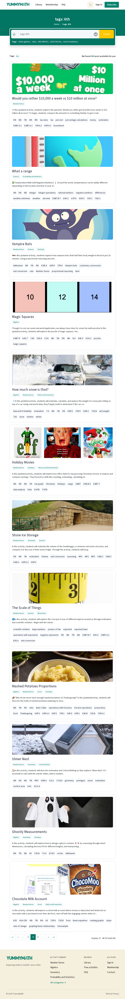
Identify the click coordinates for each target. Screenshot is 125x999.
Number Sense (18, 104)
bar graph (39, 484)
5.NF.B (85, 713)
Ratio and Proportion (46, 395)
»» (54, 937)
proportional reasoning (62, 271)
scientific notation (21, 629)
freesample (62, 926)
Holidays (41, 249)
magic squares (20, 344)
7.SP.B (44, 489)
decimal (46, 198)
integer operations (47, 192)
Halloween (18, 265)
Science (16, 176)
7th (25, 120)
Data (30, 489)
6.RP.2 (37, 713)
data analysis (19, 489)
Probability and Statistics (32, 176)
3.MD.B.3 (87, 484)
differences (100, 192)
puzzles (97, 338)
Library (38, 4)
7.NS (32, 338)
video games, (24, 41)
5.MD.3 (100, 556)
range (70, 484)
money (93, 120)
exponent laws (81, 629)
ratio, (34, 41)
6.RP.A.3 (47, 125)
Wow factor (42, 613)
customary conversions (90, 265)
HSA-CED (23, 920)
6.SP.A (74, 198)
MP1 (80, 556)
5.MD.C (86, 411)
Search (106, 34)
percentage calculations (76, 120)
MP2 (87, 556)
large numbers (38, 629)
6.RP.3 (54, 713)
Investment (59, 125)
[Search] (90, 4)
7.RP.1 (61, 713)
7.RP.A (60, 265)
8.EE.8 (39, 338)
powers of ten (54, 629)
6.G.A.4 (37, 786)
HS (30, 853)
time (77, 271)
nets (29, 786)
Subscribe (111, 4)
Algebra (16, 322)
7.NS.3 (97, 198)
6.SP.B (36, 489)
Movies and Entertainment (48, 468)
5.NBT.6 (16, 338)
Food (40, 692)
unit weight (104, 411)
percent (59, 120)
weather (36, 198)
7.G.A (44, 853)
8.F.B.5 (52, 853)
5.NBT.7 (96, 484)
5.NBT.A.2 (28, 125)
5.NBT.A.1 (17, 125)
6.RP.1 (77, 713)
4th (14, 192)
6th (20, 120)
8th (30, 120)
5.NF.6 (69, 713)
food (15, 713)
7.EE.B (94, 411)
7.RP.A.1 (101, 713)
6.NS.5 (81, 198)
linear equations (80, 920)
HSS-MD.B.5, (43, 41)
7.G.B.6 (59, 780)
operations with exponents (25, 635)
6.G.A (51, 780)
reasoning (71, 556)
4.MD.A (44, 780)
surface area (19, 786)
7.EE (15, 416)
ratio (31, 707)
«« (12, 937)
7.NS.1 (89, 198)
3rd (73, 338)
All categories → (58, 982)
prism (90, 780)
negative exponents (49, 635)
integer (32, 192)
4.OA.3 (88, 338)
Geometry (31, 540)
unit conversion (20, 271)
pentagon (80, 780)
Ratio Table (41, 707)
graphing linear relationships (42, 926)
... (23, 937)
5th (14, 120)
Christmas (50, 484)
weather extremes (21, 198)
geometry (69, 780)
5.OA (46, 338)
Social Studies (44, 764)
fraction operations (83, 707)
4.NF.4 (80, 338)
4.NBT (78, 484)
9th (36, 120)
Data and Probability (22, 411)
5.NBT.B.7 (56, 198)
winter (39, 416)
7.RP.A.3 (38, 125)
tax (51, 120)
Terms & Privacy (112, 993)
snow (21, 416)
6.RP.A (52, 265)
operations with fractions (60, 707)
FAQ (63, 4)
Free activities (91, 967)
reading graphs (97, 920)
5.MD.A (44, 265)
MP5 (93, 556)
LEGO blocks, (56, 41)
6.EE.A (95, 635)
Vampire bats (71, 265)
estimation (103, 120)
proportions (99, 707)
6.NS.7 (25, 338)
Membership (52, 4)
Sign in (99, 4)
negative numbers (84, 192)
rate (32, 271)
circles (60, 853)
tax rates (44, 120)
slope (108, 920)
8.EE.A (16, 640)
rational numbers (65, 192)
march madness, (70, 41)
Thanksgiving (26, 713)
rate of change (20, 926)
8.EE (15, 920)
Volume (30, 416)
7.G (47, 411)
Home (56, 24)
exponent (67, 629)
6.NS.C (66, 198)
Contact (111, 972)
